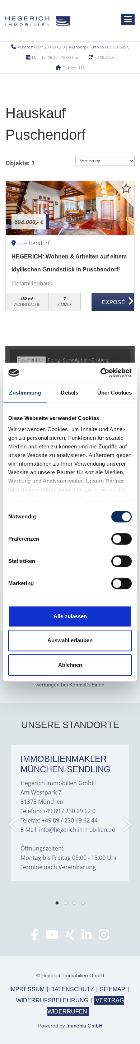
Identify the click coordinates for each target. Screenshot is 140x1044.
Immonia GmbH (84, 1026)
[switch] (121, 539)
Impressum (27, 989)
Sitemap (112, 989)
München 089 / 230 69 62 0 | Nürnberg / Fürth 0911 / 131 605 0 (73, 47)
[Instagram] (104, 937)
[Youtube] (52, 937)
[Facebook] (34, 937)
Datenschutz (72, 989)
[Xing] (70, 937)
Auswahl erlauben (70, 640)
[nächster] (126, 824)
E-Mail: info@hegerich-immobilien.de (67, 830)
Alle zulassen (70, 616)
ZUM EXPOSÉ (113, 302)
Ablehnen (70, 665)
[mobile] (128, 19)
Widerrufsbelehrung (52, 1000)
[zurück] (13, 824)
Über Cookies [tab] (114, 393)
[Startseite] (37, 20)
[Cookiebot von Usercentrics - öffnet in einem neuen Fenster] (101, 372)
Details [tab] (69, 393)
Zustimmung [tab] (25, 393)
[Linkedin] (86, 937)
